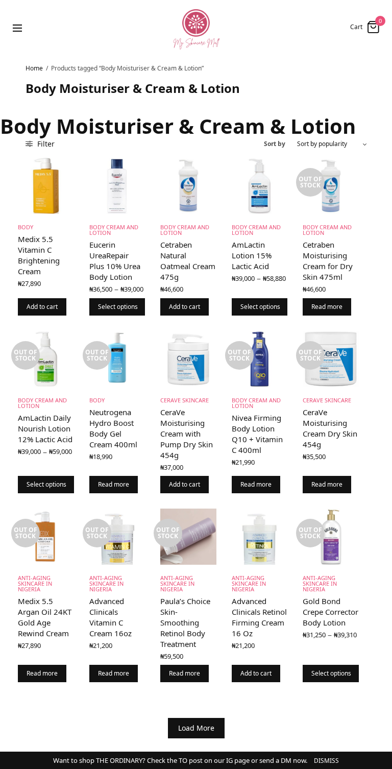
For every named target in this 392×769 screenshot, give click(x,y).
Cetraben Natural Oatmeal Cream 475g (187, 260)
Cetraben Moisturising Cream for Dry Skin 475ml (328, 260)
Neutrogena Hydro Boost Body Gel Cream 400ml (113, 428)
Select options (118, 306)
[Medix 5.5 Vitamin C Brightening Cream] (46, 186)
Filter (45, 144)
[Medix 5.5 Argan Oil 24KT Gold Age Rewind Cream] (46, 537)
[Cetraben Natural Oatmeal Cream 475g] (188, 186)
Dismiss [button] (326, 760)
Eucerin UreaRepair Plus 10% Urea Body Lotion (114, 260)
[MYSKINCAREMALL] (196, 27)
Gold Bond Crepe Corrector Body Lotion (330, 612)
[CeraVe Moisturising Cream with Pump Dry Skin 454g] (188, 359)
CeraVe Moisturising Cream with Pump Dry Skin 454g (186, 433)
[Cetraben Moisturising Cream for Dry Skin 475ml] (331, 186)
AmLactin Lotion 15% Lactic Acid (252, 255)
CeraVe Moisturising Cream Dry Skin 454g (330, 428)
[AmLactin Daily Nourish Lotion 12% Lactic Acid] (46, 359)
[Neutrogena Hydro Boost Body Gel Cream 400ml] (117, 359)
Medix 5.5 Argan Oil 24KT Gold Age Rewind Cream (44, 617)
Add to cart (42, 306)
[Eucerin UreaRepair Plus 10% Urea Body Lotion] (117, 186)
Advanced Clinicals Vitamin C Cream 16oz (110, 617)
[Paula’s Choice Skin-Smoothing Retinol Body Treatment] (188, 537)
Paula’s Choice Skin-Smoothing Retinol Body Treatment (185, 622)
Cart (356, 27)
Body (25, 227)
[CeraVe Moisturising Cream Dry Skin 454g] (331, 359)
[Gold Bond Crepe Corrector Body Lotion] (331, 537)
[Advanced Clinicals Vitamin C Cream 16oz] (117, 537)
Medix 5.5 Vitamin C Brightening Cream (39, 255)
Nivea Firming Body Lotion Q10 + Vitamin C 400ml (257, 434)
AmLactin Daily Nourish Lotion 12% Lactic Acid (45, 428)
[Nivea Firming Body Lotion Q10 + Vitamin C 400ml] (260, 359)
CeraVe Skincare (184, 400)
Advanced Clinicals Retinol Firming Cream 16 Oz (259, 617)
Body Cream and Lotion (113, 229)
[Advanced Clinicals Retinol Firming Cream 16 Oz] (260, 537)
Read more (326, 306)
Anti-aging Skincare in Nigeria (35, 583)
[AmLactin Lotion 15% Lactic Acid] (260, 186)
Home (34, 68)
